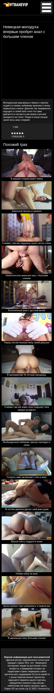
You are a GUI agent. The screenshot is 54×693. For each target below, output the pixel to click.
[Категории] (46, 12)
